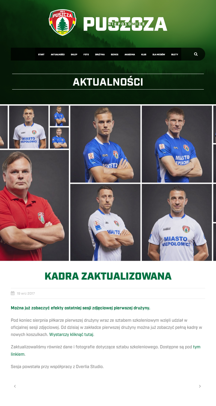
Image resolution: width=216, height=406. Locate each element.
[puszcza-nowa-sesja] (108, 183)
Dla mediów (159, 54)
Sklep (74, 54)
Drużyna (100, 54)
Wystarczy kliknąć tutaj (71, 334)
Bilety (174, 54)
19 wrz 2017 (26, 293)
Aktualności (58, 54)
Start (41, 54)
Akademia (130, 54)
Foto (86, 54)
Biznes (114, 54)
